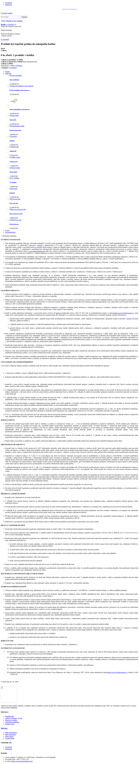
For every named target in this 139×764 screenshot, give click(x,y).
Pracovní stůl (14, 203)
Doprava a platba (11, 720)
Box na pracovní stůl (16, 213)
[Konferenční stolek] (17, 126)
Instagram (8, 5)
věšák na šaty (14, 161)
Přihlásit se (9, 21)
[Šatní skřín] (14, 115)
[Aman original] (6, 13)
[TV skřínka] (14, 178)
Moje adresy (9, 736)
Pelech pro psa (14, 224)
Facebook (8, 3)
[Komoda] (13, 189)
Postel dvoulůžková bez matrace (19, 90)
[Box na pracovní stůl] (18, 209)
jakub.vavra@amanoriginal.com (22, 761)
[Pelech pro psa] (15, 220)
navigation (13, 68)
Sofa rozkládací (14, 79)
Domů (7, 71)
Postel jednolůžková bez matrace (20, 109)
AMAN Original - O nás (13, 718)
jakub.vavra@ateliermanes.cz (124, 313)
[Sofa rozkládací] (16, 75)
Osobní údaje (9, 738)
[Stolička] (13, 136)
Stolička (12, 140)
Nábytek (8, 73)
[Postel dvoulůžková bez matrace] (21, 86)
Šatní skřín (13, 120)
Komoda (12, 193)
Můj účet (4, 728)
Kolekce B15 (9, 724)
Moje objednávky (11, 732)
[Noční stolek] (15, 168)
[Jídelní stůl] (14, 147)
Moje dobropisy (10, 734)
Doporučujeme (10, 232)
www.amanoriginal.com (36, 251)
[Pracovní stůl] (15, 199)
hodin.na (59, 313)
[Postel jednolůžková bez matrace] (15, 105)
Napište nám (9, 716)
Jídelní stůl (13, 151)
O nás (7, 230)
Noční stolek (13, 172)
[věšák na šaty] (15, 157)
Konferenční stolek (15, 130)
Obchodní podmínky (12, 722)
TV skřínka (13, 182)
